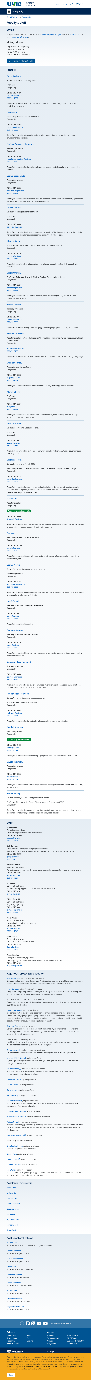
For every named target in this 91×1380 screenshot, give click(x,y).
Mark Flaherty (13, 392)
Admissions (12, 1338)
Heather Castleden (15, 1010)
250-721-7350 (12, 859)
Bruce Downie (13, 1069)
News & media (13, 1343)
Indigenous (51, 1343)
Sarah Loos (11, 1214)
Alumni (50, 1341)
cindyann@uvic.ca (14, 677)
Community (72, 1343)
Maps (51, 1351)
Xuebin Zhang (13, 793)
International (72, 1335)
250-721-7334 (12, 258)
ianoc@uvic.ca (13, 616)
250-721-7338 (12, 618)
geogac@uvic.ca (13, 875)
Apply (58, 4)
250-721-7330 (12, 647)
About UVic (11, 1335)
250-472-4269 (12, 912)
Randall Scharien (15, 727)
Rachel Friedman (14, 1282)
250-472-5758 (12, 351)
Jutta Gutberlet (14, 423)
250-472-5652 (12, 587)
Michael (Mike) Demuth (16, 1058)
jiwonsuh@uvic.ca (14, 519)
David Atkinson (14, 76)
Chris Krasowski (13, 1203)
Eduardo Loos (13, 1209)
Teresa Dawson (14, 304)
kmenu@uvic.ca (13, 928)
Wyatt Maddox (13, 1219)
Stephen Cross (13, 1050)
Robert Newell (13, 1122)
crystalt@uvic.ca (14, 776)
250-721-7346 (12, 931)
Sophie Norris (13, 565)
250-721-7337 (12, 409)
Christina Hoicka (15, 459)
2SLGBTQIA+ (72, 1338)
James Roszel (12, 1225)
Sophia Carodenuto (16, 176)
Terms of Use (28, 1366)
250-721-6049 (12, 550)
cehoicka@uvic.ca (14, 479)
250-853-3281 (12, 193)
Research (11, 1341)
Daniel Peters (12, 1159)
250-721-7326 (12, 840)
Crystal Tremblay (15, 761)
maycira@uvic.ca (14, 256)
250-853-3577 (12, 750)
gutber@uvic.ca (13, 443)
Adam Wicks (12, 1230)
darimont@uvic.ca (14, 288)
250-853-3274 (12, 679)
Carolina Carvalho (14, 1274)
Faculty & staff (53, 1338)
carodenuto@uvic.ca (15, 191)
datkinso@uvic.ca (14, 95)
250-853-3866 (12, 322)
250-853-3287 (12, 290)
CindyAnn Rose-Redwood (19, 662)
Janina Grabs (12, 1084)
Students (50, 1335)
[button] (71, 4)
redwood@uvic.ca (14, 713)
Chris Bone (12, 112)
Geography (18, 11)
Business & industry (75, 1341)
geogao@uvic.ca (13, 838)
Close (11, 1375)
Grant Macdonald (14, 1298)
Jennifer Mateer (13, 1100)
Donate (30, 1341)
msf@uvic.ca (12, 407)
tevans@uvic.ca (13, 894)
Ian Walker (11, 1170)
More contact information (20, 61)
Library (64, 4)
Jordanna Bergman (15, 1258)
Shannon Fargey (14, 362)
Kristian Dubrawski (16, 333)
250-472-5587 (12, 779)
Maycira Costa (13, 241)
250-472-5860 (12, 161)
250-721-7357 (12, 878)
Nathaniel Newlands (15, 1135)
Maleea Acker (12, 1243)
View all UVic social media (60, 1323)
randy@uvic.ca (13, 747)
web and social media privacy (47, 1366)
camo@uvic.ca (13, 645)
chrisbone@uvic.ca (15, 127)
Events (30, 1335)
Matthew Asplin (14, 978)
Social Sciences (13, 17)
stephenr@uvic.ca (14, 966)
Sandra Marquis (13, 1095)
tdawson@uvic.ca (14, 319)
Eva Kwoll (11, 533)
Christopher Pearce (15, 1146)
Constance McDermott (16, 1111)
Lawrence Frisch (14, 1079)
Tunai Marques (13, 1090)
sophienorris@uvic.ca (16, 584)
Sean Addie (11, 1187)
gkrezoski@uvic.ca (14, 910)
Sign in (80, 4)
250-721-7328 (12, 481)
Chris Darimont (14, 272)
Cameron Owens (15, 630)
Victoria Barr (12, 1193)
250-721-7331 (12, 715)
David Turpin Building (50, 34)
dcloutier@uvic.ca (14, 227)
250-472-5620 (12, 130)
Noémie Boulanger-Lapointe (20, 144)
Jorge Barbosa (13, 989)
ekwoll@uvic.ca (13, 548)
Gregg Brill (11, 1266)
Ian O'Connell (13, 601)
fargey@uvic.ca (13, 377)
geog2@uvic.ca (13, 856)
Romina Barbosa (14, 1250)
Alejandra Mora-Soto (15, 1306)
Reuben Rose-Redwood (18, 693)
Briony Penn (12, 1154)
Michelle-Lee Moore (15, 1116)
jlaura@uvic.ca (13, 947)
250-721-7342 (12, 380)
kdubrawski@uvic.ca (15, 348)
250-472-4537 (12, 445)
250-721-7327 (75, 34)
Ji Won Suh (12, 498)
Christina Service (14, 1164)
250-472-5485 (12, 950)
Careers (30, 1338)
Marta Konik (12, 1290)
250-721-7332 (12, 98)
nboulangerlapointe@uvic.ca (19, 159)
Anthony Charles (14, 1026)
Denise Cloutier (14, 207)
